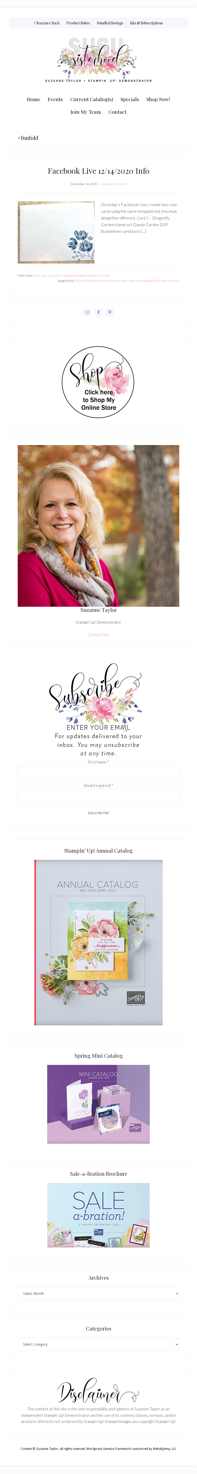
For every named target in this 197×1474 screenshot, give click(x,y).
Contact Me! (99, 634)
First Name (98, 762)
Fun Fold (104, 275)
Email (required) (98, 785)
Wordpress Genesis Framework (108, 1449)
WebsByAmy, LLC (165, 1449)
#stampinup (105, 281)
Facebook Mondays (85, 275)
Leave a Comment (114, 184)
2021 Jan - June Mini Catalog (133, 281)
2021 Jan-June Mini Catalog (53, 275)
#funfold (90, 281)
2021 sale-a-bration (166, 281)
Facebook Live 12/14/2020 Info (98, 171)
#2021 (79, 281)
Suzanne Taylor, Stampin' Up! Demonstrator (98, 61)
